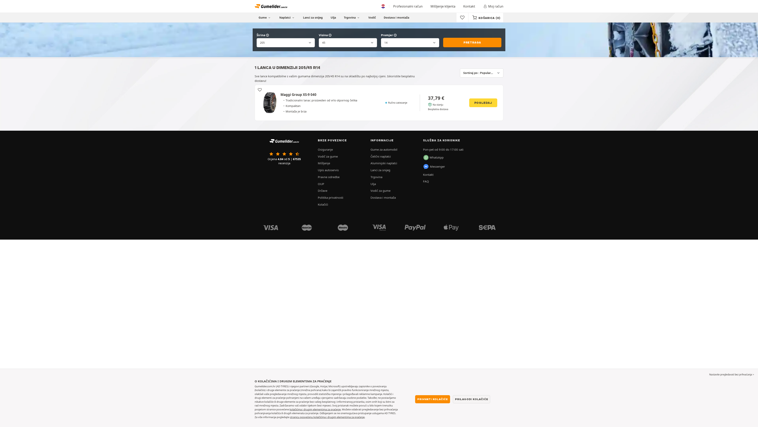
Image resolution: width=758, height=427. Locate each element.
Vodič (372, 17)
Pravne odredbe (329, 177)
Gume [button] (263, 17)
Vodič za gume (328, 156)
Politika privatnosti (330, 197)
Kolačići (323, 204)
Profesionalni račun (408, 6)
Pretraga (472, 42)
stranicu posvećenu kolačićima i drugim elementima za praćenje (327, 417)
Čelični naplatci (381, 156)
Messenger (437, 166)
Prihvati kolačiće (432, 399)
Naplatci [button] (285, 17)
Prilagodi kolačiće (471, 399)
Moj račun (495, 6)
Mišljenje (324, 163)
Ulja (333, 17)
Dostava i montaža (396, 17)
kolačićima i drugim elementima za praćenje (315, 409)
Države (322, 191)
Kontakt (469, 6)
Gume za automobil (384, 149)
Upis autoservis (328, 170)
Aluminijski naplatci (384, 163)
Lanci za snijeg (313, 17)
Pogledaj (483, 103)
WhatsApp (437, 157)
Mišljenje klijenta (443, 6)
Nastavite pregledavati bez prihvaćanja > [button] (731, 374)
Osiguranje (325, 149)
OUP (321, 184)
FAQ (426, 181)
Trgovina (350, 17)
